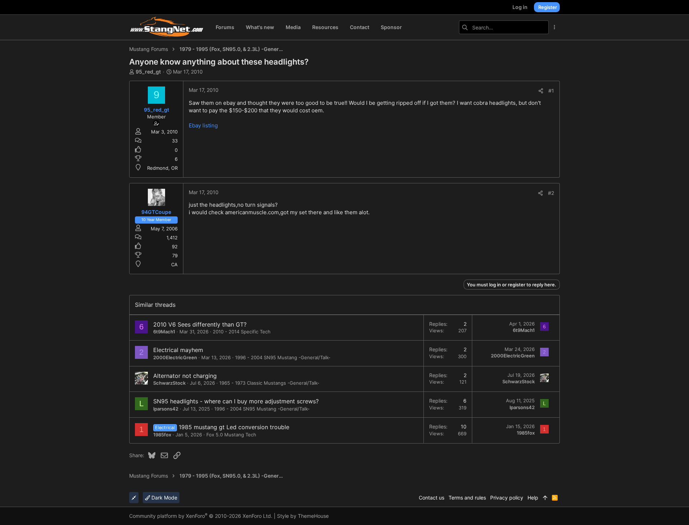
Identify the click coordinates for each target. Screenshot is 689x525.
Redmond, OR (162, 168)
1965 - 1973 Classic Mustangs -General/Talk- (269, 383)
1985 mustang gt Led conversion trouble (234, 427)
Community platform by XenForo (200, 516)
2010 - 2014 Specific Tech (242, 331)
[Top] (545, 497)
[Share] (541, 90)
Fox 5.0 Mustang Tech (231, 434)
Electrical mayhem (178, 349)
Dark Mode (163, 497)
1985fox (162, 434)
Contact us (431, 497)
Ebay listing (203, 125)
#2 (551, 193)
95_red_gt (148, 72)
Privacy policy (506, 497)
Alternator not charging (185, 375)
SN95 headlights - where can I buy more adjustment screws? (236, 401)
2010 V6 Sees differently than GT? (200, 324)
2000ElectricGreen (175, 357)
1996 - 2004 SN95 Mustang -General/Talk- (283, 357)
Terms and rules (467, 497)
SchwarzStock (169, 383)
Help (533, 497)
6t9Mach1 (164, 331)
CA (174, 264)
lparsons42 (165, 409)
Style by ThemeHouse (303, 516)
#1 (551, 91)
